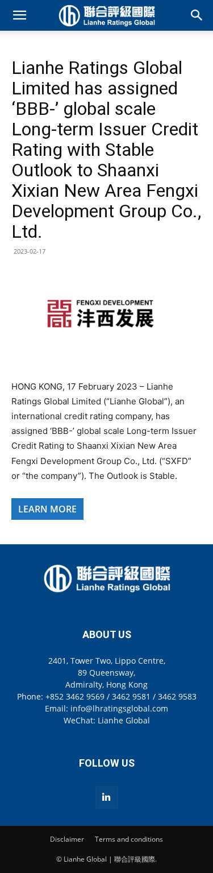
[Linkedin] (106, 797)
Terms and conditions (129, 839)
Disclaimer (67, 839)
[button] (19, 15)
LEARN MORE (47, 509)
